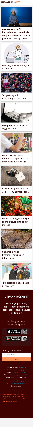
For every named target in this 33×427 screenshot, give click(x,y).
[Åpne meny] (30, 2)
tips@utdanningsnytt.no (19, 370)
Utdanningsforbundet (19, 372)
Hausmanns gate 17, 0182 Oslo (19, 375)
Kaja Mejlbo (22, 367)
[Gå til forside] (10, 2)
